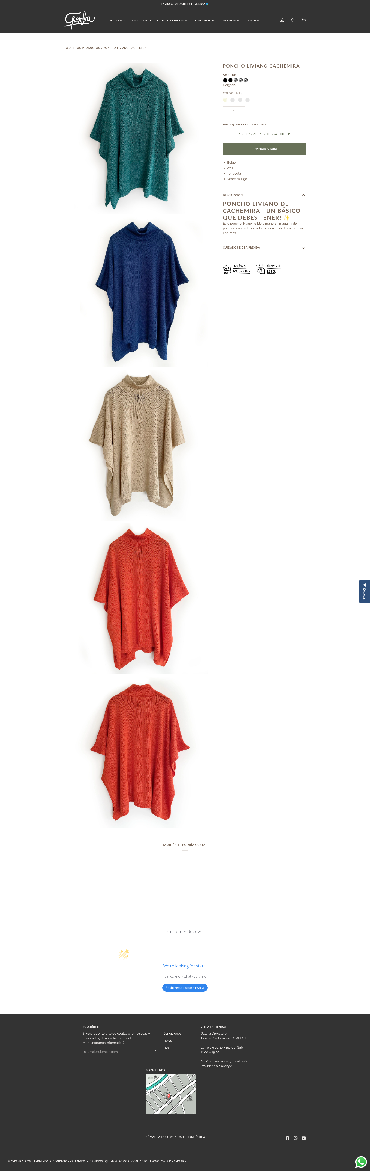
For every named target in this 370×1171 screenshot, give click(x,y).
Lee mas (229, 233)
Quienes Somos (117, 1161)
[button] (117, 20)
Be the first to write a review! (185, 988)
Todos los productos (82, 47)
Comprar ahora (264, 148)
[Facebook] (287, 1138)
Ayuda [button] (151, 1026)
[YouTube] (304, 1138)
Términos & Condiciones (53, 1161)
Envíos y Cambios (89, 1161)
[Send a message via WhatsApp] (361, 1162)
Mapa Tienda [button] (156, 1070)
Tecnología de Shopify (168, 1161)
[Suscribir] (152, 1051)
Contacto (139, 1161)
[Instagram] (296, 1138)
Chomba (17, 1161)
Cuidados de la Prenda (241, 247)
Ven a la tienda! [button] (213, 1026)
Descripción (233, 195)
